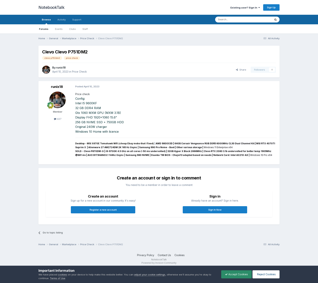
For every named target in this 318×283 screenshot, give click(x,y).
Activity (61, 19)
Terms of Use (57, 278)
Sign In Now (215, 209)
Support (76, 19)
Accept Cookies (238, 274)
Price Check (79, 71)
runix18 (61, 67)
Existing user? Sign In (244, 7)
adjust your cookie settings (149, 274)
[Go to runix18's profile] (46, 70)
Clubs (72, 28)
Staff (85, 28)
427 (58, 118)
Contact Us (164, 255)
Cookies (179, 255)
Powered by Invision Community (159, 262)
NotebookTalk (51, 7)
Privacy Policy (145, 255)
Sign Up (271, 7)
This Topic (260, 19)
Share (242, 69)
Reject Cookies (266, 274)
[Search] (275, 19)
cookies (62, 274)
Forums (43, 28)
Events (59, 28)
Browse (46, 19)
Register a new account (103, 209)
